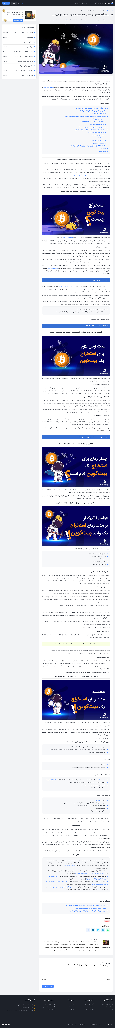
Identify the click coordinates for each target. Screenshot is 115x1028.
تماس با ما (71, 1007)
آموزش (107, 10)
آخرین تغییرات (51, 1009)
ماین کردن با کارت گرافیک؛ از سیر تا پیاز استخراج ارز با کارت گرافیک (87, 911)
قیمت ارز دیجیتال (86, 3)
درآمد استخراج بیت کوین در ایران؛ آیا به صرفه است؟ (89, 874)
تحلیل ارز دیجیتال (90, 1009)
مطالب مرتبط (102, 151)
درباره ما (72, 1004)
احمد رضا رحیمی (104, 20)
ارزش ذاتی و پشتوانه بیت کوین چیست (93, 326)
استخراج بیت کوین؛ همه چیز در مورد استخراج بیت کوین (90, 908)
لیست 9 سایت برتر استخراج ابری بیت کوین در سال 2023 (89, 437)
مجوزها (72, 1009)
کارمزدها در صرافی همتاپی (48, 1007)
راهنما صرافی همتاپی (50, 1004)
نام (108, 979)
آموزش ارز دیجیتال (89, 1004)
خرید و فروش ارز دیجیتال (107, 1004)
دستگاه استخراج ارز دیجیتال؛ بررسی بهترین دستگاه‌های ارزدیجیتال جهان (85, 906)
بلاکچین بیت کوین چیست (96, 280)
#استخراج (107, 921)
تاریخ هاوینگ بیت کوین (69, 865)
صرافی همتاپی (109, 3)
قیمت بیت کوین (100, 780)
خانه (111, 10)
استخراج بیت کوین (48, 87)
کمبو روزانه (77, 3)
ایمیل (44, 979)
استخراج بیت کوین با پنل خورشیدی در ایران (64, 887)
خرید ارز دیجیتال (99, 3)
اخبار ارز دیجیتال (90, 1007)
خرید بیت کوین (18, 20)
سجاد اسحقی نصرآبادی (88, 20)
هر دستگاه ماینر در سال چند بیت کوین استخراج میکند (91, 108)
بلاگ (112, 1009)
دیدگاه (107, 967)
